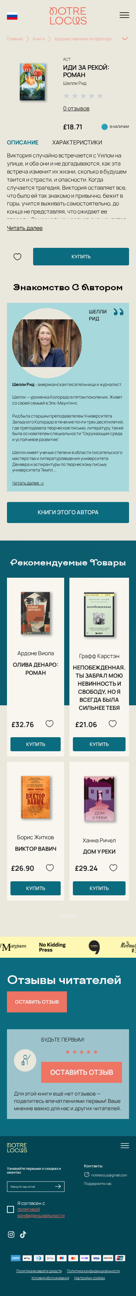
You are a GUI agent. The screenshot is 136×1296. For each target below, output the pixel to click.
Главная (15, 39)
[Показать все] (125, 39)
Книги (39, 39)
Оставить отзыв (37, 1001)
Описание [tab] (22, 142)
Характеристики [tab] (77, 142)
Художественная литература (83, 39)
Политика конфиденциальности (93, 1270)
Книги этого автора (68, 512)
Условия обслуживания (50, 1277)
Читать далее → (28, 483)
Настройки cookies (89, 1277)
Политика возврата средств (39, 1270)
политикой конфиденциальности (41, 1212)
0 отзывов (76, 108)
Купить (81, 256)
